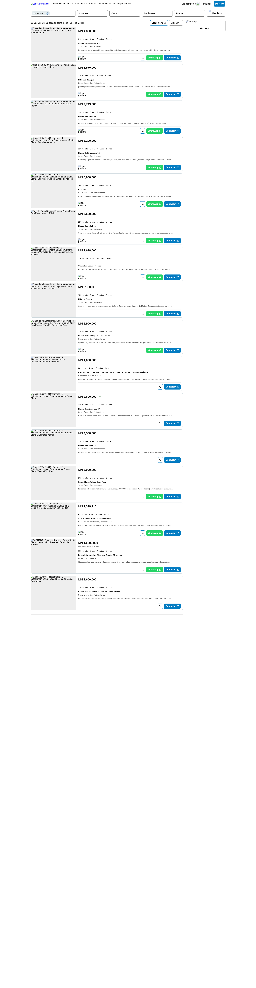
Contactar (171, 58)
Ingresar (219, 4)
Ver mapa (204, 28)
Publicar (207, 4)
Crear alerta (157, 23)
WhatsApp (153, 58)
